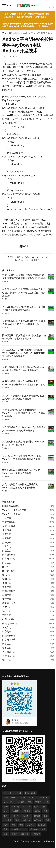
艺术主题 (6, 647)
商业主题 (6, 550)
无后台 (37, 816)
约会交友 (6, 631)
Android (45, 257)
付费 (6, 806)
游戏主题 (6, 611)
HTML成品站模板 (10, 506)
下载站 (38, 802)
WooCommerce (10, 797)
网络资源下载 (8, 639)
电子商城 (38, 820)
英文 (6, 829)
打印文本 (26, 811)
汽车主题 (6, 607)
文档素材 (26, 816)
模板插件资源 (8, 603)
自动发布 (30, 825)
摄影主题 (6, 587)
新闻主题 (6, 595)
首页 (4, 33)
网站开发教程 (8, 635)
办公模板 (6, 542)
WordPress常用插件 (12, 514)
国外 (44, 806)
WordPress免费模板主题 (14, 510)
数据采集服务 (8, 591)
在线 (6, 811)
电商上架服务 (8, 619)
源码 (17, 820)
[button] (51, 5)
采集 (6, 834)
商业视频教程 (8, 554)
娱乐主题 (6, 574)
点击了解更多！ (41, 17)
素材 (6, 825)
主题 (47, 802)
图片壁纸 (6, 566)
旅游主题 (6, 599)
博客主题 (6, 546)
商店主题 (6, 562)
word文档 (8, 802)
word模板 (20, 802)
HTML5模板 (30, 793)
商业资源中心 (8, 558)
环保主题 (6, 615)
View (28, 260)
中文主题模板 (8, 522)
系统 (47, 820)
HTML (18, 793)
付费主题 (15, 806)
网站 (13, 825)
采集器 (14, 834)
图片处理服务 (8, 570)
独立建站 (26, 820)
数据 (45, 811)
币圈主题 (6, 583)
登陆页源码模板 (10, 623)
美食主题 (6, 643)
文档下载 (15, 816)
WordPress (43, 797)
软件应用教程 (14, 33)
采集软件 (36, 834)
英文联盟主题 (8, 655)
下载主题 (6, 518)
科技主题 (6, 627)
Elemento (8, 793)
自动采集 (42, 825)
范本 (25, 829)
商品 (36, 806)
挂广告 (37, 811)
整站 (6, 816)
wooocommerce (28, 797)
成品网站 (15, 811)
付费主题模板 (8, 526)
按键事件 (35, 260)
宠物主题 (6, 578)
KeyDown (19, 260)
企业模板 (6, 530)
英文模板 (15, 829)
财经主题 (6, 659)
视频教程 (34, 829)
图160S (23, 246)
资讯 (44, 829)
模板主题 (7, 820)
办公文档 (26, 806)
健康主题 (6, 538)
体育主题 (6, 534)
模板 (45, 816)
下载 (30, 802)
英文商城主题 (8, 651)
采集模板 (24, 834)
